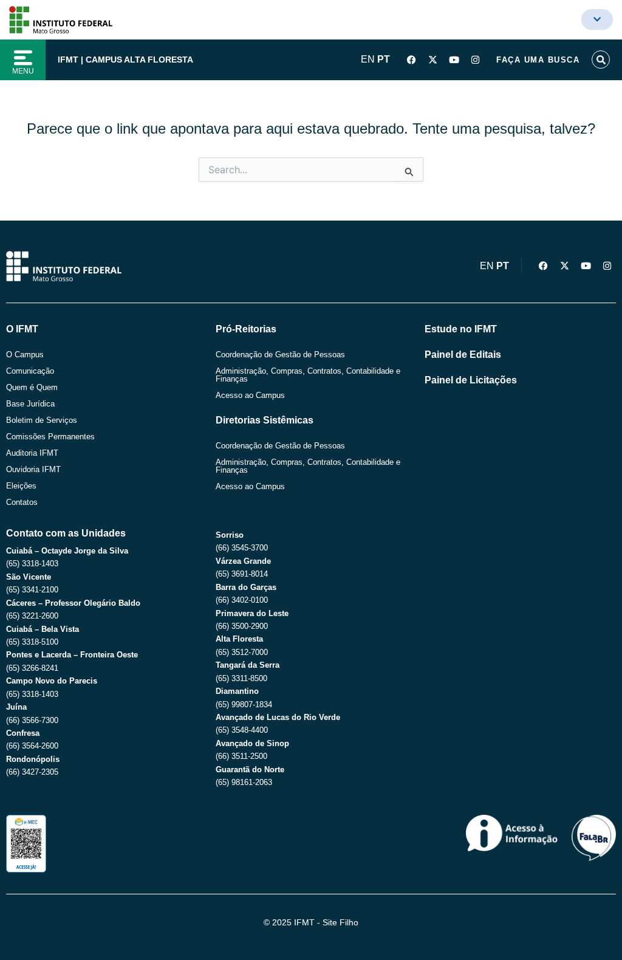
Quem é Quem (32, 387)
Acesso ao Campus (250, 395)
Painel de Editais (463, 354)
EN (368, 59)
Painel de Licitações (471, 380)
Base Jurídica (30, 403)
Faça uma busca (537, 59)
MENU (23, 71)
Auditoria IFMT (32, 453)
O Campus (25, 354)
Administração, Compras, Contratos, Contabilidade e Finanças (308, 374)
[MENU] (23, 58)
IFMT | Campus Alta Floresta (125, 59)
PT (383, 59)
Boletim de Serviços (41, 420)
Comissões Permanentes (50, 436)
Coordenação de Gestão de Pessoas (280, 354)
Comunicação (30, 370)
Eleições (21, 485)
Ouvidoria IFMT (33, 469)
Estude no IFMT (461, 329)
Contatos (22, 502)
